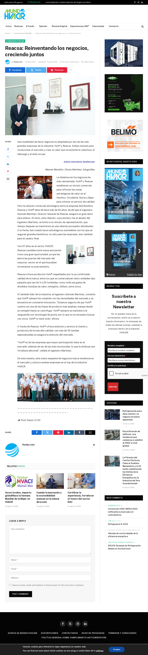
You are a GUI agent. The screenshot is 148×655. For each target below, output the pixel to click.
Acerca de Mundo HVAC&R (22, 633)
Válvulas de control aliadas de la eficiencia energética (123, 535)
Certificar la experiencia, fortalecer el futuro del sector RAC (81, 497)
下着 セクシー (113, 521)
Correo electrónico (117, 355)
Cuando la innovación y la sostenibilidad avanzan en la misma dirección (49, 497)
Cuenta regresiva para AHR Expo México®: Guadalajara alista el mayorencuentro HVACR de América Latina (56, 4)
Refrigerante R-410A (118, 524)
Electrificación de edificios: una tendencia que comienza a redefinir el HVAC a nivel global (133, 438)
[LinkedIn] (8, 164)
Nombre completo (117, 345)
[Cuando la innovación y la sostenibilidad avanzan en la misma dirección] (50, 481)
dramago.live (114, 505)
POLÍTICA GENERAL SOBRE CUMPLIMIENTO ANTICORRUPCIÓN (74, 638)
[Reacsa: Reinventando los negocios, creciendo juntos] (50, 105)
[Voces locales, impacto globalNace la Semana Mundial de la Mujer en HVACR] (19, 481)
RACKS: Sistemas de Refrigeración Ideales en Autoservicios (124, 547)
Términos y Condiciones (122, 633)
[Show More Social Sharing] (71, 70)
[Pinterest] (8, 171)
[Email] (8, 179)
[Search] (142, 26)
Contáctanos (70, 633)
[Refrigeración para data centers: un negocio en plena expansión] (112, 414)
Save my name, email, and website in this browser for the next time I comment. (48, 585)
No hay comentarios (70, 62)
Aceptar (116, 649)
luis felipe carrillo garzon (120, 542)
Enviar (113, 386)
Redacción (18, 62)
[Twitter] (8, 157)
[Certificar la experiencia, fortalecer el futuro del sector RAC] (81, 481)
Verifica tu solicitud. (118, 365)
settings (99, 650)
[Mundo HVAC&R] (15, 14)
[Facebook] (8, 149)
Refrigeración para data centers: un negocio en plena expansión (132, 415)
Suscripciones (49, 633)
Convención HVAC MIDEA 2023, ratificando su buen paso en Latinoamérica (123, 512)
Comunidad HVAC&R (15, 41)
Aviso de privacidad (93, 633)
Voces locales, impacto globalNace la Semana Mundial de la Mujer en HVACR (18, 497)
